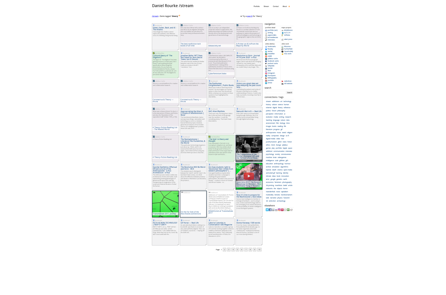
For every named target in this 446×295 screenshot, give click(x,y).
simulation (275, 167)
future (274, 111)
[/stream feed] (289, 7)
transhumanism (286, 195)
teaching (269, 120)
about (285, 6)
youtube (271, 80)
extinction (272, 201)
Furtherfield (288, 49)
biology (282, 123)
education (269, 164)
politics (268, 111)
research (288, 117)
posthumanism (271, 142)
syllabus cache (273, 58)
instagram (271, 73)
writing (270, 33)
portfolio (257, 6)
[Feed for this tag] (179, 16)
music (279, 132)
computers (275, 136)
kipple (285, 148)
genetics (279, 179)
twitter (270, 51)
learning (279, 173)
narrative (273, 198)
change (278, 145)
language (276, 120)
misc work (287, 54)
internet (269, 107)
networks (269, 188)
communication (279, 151)
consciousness (286, 154)
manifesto (278, 185)
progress (276, 129)
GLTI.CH (287, 33)
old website (288, 83)
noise (278, 192)
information (279, 114)
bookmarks (272, 46)
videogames (282, 157)
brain (275, 157)
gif (281, 129)
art (281, 101)
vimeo (270, 83)
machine (269, 157)
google (273, 179)
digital (275, 107)
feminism (278, 182)
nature (283, 120)
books (274, 126)
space (290, 148)
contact (276, 6)
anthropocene (271, 132)
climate (268, 176)
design (282, 136)
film (277, 123)
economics (270, 182)
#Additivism (288, 30)
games (268, 148)
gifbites (282, 160)
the (275, 188)
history (268, 104)
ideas (274, 176)
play (273, 148)
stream (266, 6)
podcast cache (273, 63)
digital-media (270, 139)
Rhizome (287, 46)
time (288, 123)
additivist (269, 151)
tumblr (270, 68)
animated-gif (270, 173)
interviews (271, 40)
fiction (289, 142)
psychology (270, 154)
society (277, 154)
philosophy (281, 111)
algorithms (284, 167)
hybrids (268, 170)
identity (285, 173)
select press (288, 39)
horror (285, 188)
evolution (269, 117)
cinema (279, 170)
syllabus (285, 145)
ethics (268, 145)
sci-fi (287, 136)
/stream (155, 16)
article (290, 185)
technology (287, 101)
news (284, 142)
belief (285, 185)
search (249, 16)
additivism (275, 101)
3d (267, 201)
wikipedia (271, 66)
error (267, 179)
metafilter (271, 54)
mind (273, 145)
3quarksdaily (288, 51)
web (267, 198)
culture (274, 104)
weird (284, 132)
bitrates (277, 195)
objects (279, 188)
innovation (285, 176)
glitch (280, 142)
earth (285, 179)
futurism (287, 198)
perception (270, 114)
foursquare (271, 75)
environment (270, 123)
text (282, 139)
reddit (270, 56)
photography (287, 182)
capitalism (284, 192)
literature (269, 129)
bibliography (272, 78)
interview (289, 151)
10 (259, 250)
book (278, 176)
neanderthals (270, 192)
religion (289, 132)
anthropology (279, 164)
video (278, 139)
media (276, 117)
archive (268, 167)
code (276, 160)
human (286, 104)
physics (279, 198)
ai (284, 114)
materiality (270, 195)
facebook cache (273, 61)
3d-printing (270, 185)
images (268, 126)
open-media (288, 170)
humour (287, 164)
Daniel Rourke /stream (172, 5)
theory (280, 107)
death (274, 170)
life (285, 126)
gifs (287, 160)
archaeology (281, 201)
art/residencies (273, 37)
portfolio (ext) (273, 30)
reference (287, 107)
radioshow (288, 81)
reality (268, 136)
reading (280, 126)
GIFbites (287, 35)
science (280, 104)
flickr (269, 71)
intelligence (270, 160)
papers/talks (272, 35)
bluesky (270, 49)
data (287, 120)
